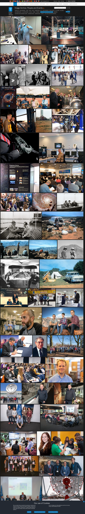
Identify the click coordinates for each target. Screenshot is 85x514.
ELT (41, 10)
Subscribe (55, 1)
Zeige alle (17, 10)
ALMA (27, 10)
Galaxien (62, 10)
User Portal (73, 1)
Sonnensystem (31, 13)
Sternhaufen (37, 13)
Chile (33, 10)
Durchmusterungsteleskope (50, 13)
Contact (59, 1)
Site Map (62, 1)
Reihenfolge (68, 11)
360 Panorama (22, 10)
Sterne (42, 13)
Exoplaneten (51, 10)
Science (69, 1)
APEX (30, 10)
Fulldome (57, 10)
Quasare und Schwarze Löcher (21, 13)
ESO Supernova (45, 10)
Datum (69, 13)
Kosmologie (37, 10)
